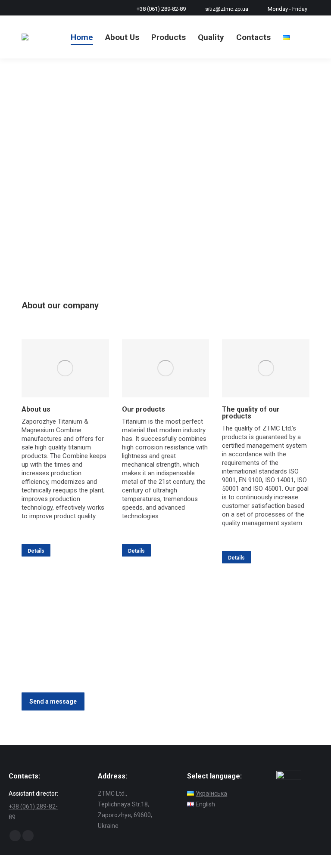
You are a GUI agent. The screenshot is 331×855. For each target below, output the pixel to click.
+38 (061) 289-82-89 (161, 9)
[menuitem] (82, 37)
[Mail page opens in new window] (28, 835)
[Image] (65, 368)
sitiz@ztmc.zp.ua (226, 9)
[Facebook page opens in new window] (15, 835)
